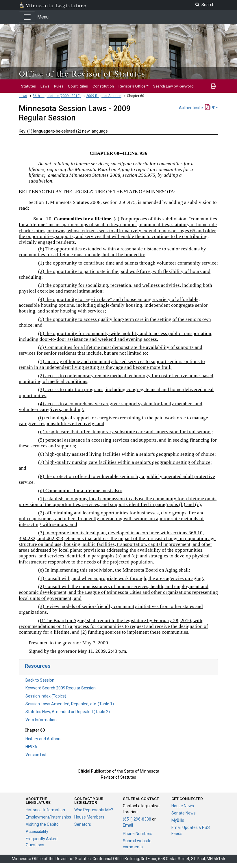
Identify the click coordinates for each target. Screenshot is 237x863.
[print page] (213, 86)
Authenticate (191, 107)
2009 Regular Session (103, 96)
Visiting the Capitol (43, 824)
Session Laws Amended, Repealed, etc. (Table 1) (69, 704)
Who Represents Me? (93, 810)
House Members (89, 817)
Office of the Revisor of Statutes (82, 73)
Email (128, 825)
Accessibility (37, 831)
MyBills (177, 820)
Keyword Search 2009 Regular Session (60, 688)
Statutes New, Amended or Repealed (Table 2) (67, 711)
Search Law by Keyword (173, 86)
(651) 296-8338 (137, 819)
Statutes (28, 86)
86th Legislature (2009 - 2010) (57, 96)
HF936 (31, 746)
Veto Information (41, 719)
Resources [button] (38, 666)
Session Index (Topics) (45, 696)
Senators (82, 824)
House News (182, 806)
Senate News (183, 813)
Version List (36, 754)
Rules (58, 86)
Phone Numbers (137, 833)
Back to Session (39, 680)
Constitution (103, 86)
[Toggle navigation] (27, 17)
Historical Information (45, 810)
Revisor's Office (131, 86)
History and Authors (43, 738)
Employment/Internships (48, 817)
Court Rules (78, 86)
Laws (44, 86)
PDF (214, 107)
